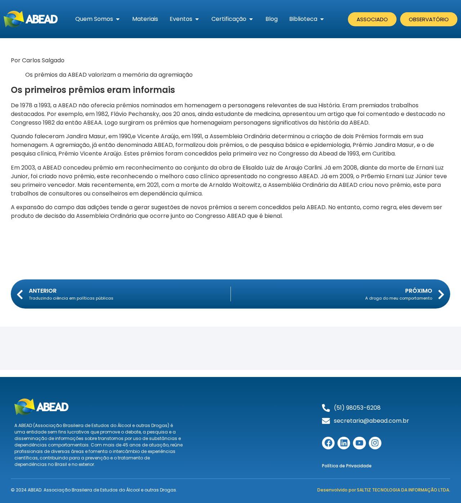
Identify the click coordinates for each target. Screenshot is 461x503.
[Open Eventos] (197, 19)
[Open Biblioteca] (322, 19)
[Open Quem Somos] (118, 19)
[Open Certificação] (251, 19)
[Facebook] (328, 443)
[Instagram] (375, 443)
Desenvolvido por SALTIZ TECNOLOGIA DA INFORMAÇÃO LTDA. (383, 490)
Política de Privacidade (347, 466)
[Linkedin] (343, 443)
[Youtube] (359, 443)
